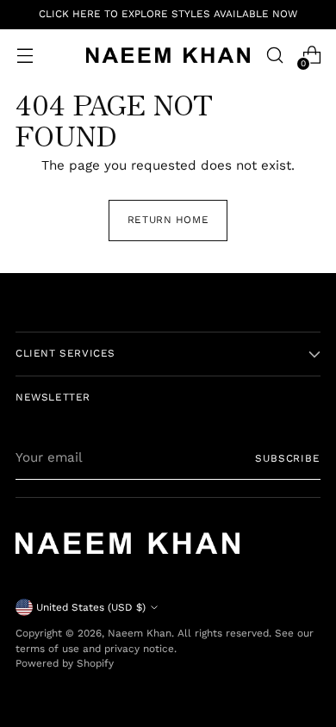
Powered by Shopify (65, 663)
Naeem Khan (139, 633)
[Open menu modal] (24, 55)
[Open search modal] (274, 55)
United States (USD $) (91, 607)
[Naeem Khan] (168, 55)
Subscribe (287, 458)
